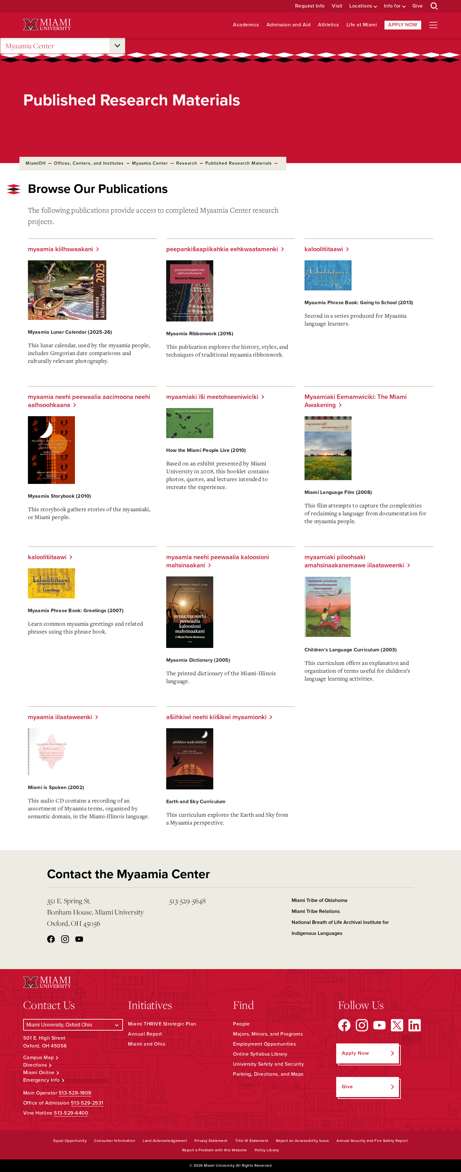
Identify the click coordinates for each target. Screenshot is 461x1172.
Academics (246, 25)
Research (186, 163)
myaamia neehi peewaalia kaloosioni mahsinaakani (217, 561)
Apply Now (402, 25)
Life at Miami (362, 25)
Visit (337, 6)
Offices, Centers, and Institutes (89, 163)
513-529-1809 (75, 1093)
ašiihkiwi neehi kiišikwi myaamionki (216, 717)
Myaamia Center (29, 45)
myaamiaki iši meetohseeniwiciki (212, 397)
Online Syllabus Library (260, 1054)
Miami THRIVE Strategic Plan (162, 1024)
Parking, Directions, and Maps (268, 1074)
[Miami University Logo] (47, 24)
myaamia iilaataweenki (60, 717)
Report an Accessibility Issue (302, 1140)
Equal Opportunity (70, 1140)
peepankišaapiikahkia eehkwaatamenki (222, 249)
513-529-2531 (87, 1103)
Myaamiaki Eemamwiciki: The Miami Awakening (356, 401)
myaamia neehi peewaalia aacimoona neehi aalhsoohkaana (89, 401)
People (241, 1024)
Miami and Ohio (146, 1044)
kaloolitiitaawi (324, 249)
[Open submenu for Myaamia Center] (117, 46)
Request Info (310, 6)
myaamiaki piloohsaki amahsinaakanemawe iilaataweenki (354, 561)
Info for (392, 6)
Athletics (328, 25)
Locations (360, 6)
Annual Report (145, 1034)
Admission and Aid (289, 25)
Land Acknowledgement (165, 1140)
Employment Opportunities (264, 1044)
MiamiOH (36, 163)
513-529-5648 (187, 900)
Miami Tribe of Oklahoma (319, 900)
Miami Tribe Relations (316, 911)
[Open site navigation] (433, 25)
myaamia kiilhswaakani (60, 249)
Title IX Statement (251, 1140)
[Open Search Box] (434, 6)
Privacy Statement (211, 1140)
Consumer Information (114, 1140)
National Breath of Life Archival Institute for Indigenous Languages (340, 927)
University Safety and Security (268, 1064)
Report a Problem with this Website (214, 1150)
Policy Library (267, 1150)
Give (417, 6)
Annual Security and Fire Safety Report (372, 1140)
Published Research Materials (238, 163)
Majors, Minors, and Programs (268, 1034)
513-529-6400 (71, 1113)
